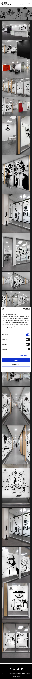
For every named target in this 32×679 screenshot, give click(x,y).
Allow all (16, 360)
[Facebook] (10, 669)
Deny (16, 369)
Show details (23, 355)
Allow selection (16, 364)
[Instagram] (22, 669)
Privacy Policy (16, 676)
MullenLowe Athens (24, 673)
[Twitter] (18, 669)
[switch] (28, 339)
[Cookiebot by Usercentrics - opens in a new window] (23, 309)
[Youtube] (14, 669)
